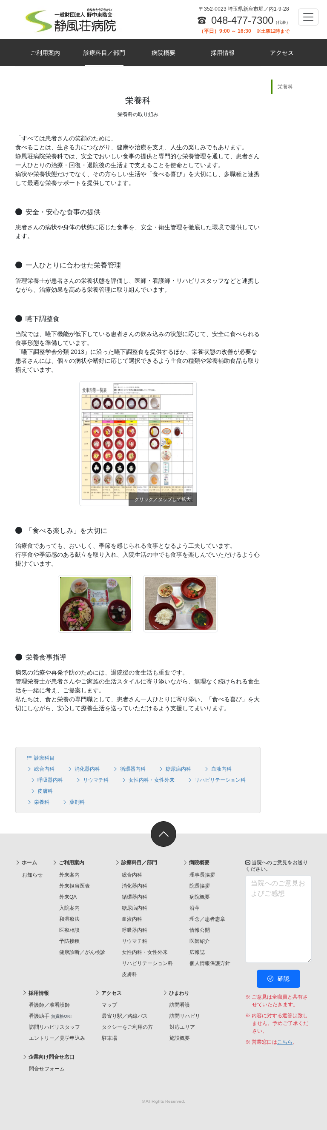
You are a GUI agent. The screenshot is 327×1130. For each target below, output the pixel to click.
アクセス (282, 52)
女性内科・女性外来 (151, 780)
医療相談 (69, 930)
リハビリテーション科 (219, 780)
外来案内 (69, 875)
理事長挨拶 (202, 875)
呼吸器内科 (49, 780)
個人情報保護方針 (209, 963)
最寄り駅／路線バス (125, 1016)
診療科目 (43, 758)
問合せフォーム (47, 1069)
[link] (163, 834)
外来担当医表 (74, 886)
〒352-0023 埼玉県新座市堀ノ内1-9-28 (244, 9)
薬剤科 (76, 802)
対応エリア (182, 1027)
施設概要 (179, 1038)
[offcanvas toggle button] (308, 17)
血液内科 (221, 769)
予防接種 (69, 941)
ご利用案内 (45, 52)
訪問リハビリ (184, 1016)
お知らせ (32, 875)
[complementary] (291, 405)
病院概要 (163, 52)
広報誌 (197, 952)
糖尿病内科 (177, 769)
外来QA (68, 897)
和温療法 (69, 919)
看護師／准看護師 (49, 1005)
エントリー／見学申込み (57, 1038)
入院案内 (69, 908)
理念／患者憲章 (207, 919)
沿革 (194, 908)
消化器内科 (86, 769)
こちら (285, 1042)
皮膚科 (44, 791)
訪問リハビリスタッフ (54, 1027)
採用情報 (223, 52)
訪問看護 (179, 1005)
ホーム (28, 862)
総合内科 (43, 769)
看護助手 (50, 1016)
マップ (109, 1005)
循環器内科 (132, 769)
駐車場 (109, 1038)
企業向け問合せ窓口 (51, 1057)
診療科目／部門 (104, 52)
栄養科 (41, 802)
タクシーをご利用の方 (127, 1027)
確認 (283, 978)
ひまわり (178, 993)
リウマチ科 (95, 780)
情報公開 (199, 930)
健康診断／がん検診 (82, 952)
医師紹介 (199, 941)
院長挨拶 (199, 886)
